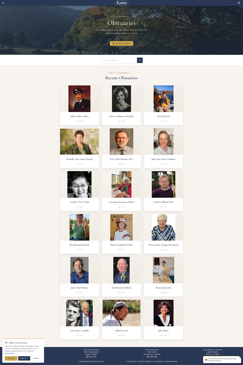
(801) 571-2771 (91, 357)
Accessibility (157, 361)
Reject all (24, 358)
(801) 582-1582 (152, 357)
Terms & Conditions (145, 361)
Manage (36, 358)
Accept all (11, 358)
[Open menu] (239, 3)
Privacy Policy (9, 353)
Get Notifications (121, 43)
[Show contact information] (3, 3)
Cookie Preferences (170, 361)
